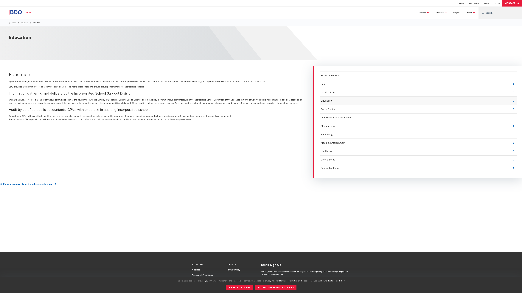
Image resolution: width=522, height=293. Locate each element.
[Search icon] (483, 12)
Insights (456, 12)
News (486, 3)
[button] (512, 3)
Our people (474, 3)
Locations (460, 3)
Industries (439, 12)
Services (422, 12)
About (469, 12)
